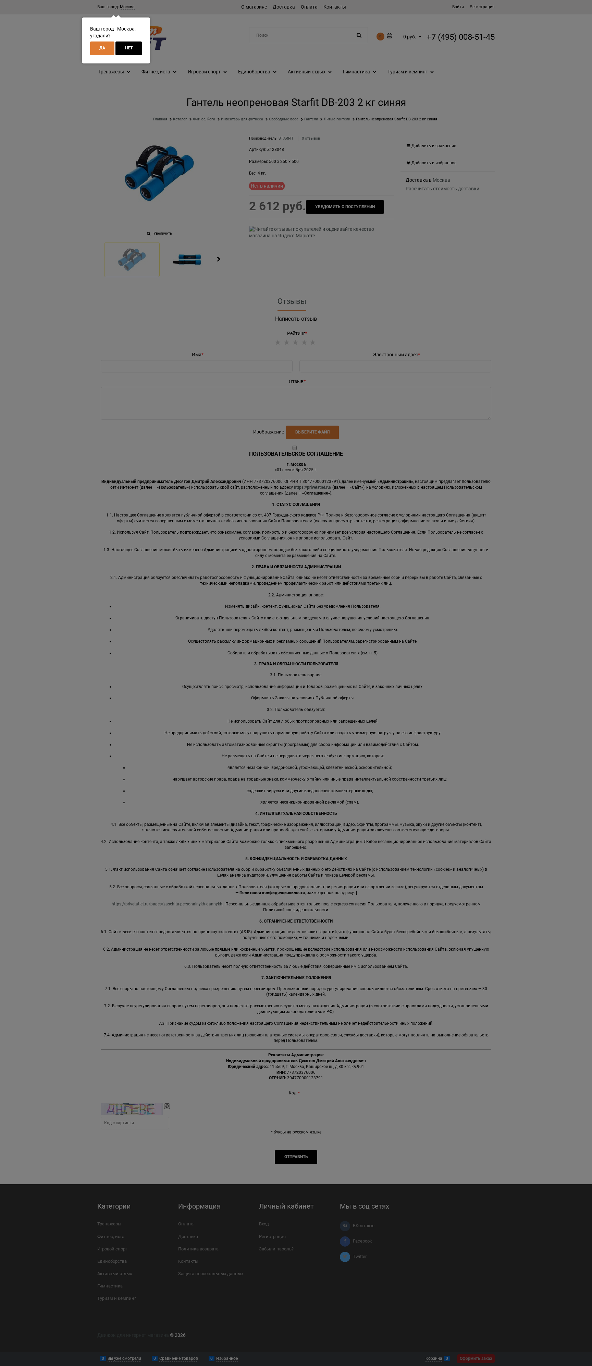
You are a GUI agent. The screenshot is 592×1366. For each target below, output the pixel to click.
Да (102, 48)
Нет (129, 48)
